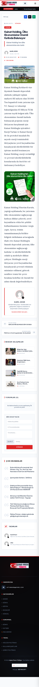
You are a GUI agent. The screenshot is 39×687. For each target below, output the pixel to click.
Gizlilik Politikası (10, 642)
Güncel (6, 614)
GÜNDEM (18, 23)
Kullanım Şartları (10, 646)
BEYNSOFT (22, 669)
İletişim (6, 628)
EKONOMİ (6, 610)
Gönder (19, 447)
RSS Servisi (7, 632)
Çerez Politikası (9, 650)
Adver (5, 599)
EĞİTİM (5, 606)
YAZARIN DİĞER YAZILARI (19, 312)
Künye (5, 624)
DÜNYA (5, 602)
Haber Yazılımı (20, 665)
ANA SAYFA (9, 23)
